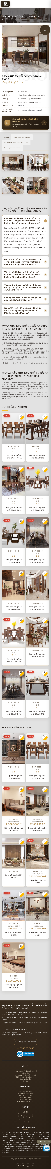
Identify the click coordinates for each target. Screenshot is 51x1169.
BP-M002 (37, 819)
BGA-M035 (37, 603)
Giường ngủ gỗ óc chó (25, 1091)
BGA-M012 (37, 446)
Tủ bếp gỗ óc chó (25, 1099)
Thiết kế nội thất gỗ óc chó (26, 1077)
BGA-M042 (13, 703)
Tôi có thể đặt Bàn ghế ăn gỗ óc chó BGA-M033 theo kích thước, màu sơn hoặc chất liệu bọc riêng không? (22, 274)
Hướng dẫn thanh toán (25, 1118)
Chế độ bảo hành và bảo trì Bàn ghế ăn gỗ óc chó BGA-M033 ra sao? (22, 299)
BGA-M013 (37, 703)
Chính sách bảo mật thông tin (25, 1122)
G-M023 (14, 976)
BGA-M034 (37, 650)
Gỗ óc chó (25, 1073)
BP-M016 (13, 819)
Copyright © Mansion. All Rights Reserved (25, 1159)
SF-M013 (13, 924)
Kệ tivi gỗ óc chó (25, 1095)
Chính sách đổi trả (25, 1120)
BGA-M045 (37, 551)
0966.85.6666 (23, 106)
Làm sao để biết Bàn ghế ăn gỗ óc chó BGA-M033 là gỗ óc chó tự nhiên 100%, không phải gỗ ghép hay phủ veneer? (22, 220)
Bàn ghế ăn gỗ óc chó (14, 19)
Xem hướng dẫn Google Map (29, 110)
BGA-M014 (13, 446)
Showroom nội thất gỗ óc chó (25, 1071)
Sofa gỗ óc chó (25, 1079)
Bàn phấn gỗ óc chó (25, 1093)
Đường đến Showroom (26, 1042)
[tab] (6, 137)
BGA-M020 (13, 650)
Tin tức (25, 1081)
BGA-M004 (13, 499)
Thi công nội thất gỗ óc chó (25, 1075)
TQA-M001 (13, 767)
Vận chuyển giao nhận (25, 1116)
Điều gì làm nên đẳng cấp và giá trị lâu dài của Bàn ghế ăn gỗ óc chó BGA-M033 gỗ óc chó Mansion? (22, 310)
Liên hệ (25, 1112)
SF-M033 (37, 871)
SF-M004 (37, 924)
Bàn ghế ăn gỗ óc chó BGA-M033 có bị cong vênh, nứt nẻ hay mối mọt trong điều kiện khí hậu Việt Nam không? (22, 262)
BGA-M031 (13, 603)
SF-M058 (13, 871)
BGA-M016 (13, 551)
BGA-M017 (37, 499)
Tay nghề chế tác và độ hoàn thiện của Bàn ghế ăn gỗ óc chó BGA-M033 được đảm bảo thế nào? (23, 287)
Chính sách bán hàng (25, 1114)
